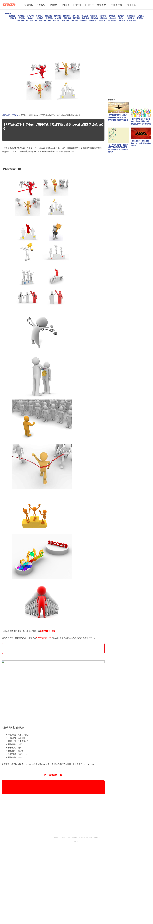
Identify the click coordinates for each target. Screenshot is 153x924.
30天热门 (57, 837)
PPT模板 (8, 13)
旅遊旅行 (85, 18)
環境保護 (67, 18)
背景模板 (101, 20)
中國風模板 (131, 15)
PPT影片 (89, 4)
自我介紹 (30, 15)
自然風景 (58, 18)
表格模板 (92, 20)
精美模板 (57, 15)
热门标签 (89, 837)
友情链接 (74, 837)
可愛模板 (41, 4)
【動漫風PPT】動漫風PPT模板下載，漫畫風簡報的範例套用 (141, 143)
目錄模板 (83, 20)
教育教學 (13, 18)
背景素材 (121, 20)
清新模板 (74, 20)
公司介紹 (75, 15)
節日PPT (56, 20)
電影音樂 (20, 20)
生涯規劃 (48, 15)
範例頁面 (97, 837)
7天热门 (63, 837)
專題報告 (39, 15)
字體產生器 (116, 4)
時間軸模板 (112, 20)
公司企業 (141, 15)
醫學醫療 (76, 18)
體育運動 (49, 18)
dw (69, 837)
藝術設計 (122, 18)
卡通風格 (140, 18)
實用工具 (131, 4)
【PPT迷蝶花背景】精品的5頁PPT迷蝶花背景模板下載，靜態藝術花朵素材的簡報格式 (118, 148)
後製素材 (101, 4)
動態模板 (12, 15)
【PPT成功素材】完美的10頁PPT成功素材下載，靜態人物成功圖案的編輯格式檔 (53, 126)
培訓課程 (93, 15)
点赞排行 (82, 837)
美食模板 (112, 18)
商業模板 (21, 15)
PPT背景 (65, 4)
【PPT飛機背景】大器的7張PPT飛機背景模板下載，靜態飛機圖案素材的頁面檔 (118, 117)
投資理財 (22, 18)
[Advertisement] (73, 38)
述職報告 (112, 15)
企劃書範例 (131, 20)
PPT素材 (53, 4)
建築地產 (40, 18)
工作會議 (103, 15)
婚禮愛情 (131, 18)
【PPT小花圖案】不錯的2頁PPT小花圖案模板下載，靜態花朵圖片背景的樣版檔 (141, 121)
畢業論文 (121, 15)
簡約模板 (29, 4)
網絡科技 (31, 18)
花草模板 (103, 18)
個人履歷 (84, 15)
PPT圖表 (38, 20)
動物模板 (94, 18)
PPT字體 (77, 4)
